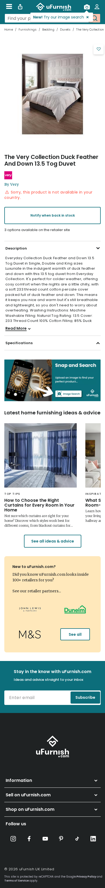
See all (75, 634)
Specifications (19, 342)
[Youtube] (45, 839)
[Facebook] (29, 839)
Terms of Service (16, 881)
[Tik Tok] (77, 839)
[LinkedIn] (93, 839)
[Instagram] (13, 839)
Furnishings (28, 29)
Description (16, 248)
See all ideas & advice (52, 541)
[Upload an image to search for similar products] (86, 6)
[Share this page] (20, 7)
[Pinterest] (61, 839)
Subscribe (85, 697)
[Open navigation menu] (9, 7)
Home (8, 29)
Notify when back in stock (52, 215)
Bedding (48, 29)
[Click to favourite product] (98, 49)
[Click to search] (94, 18)
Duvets (65, 29)
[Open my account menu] (97, 7)
